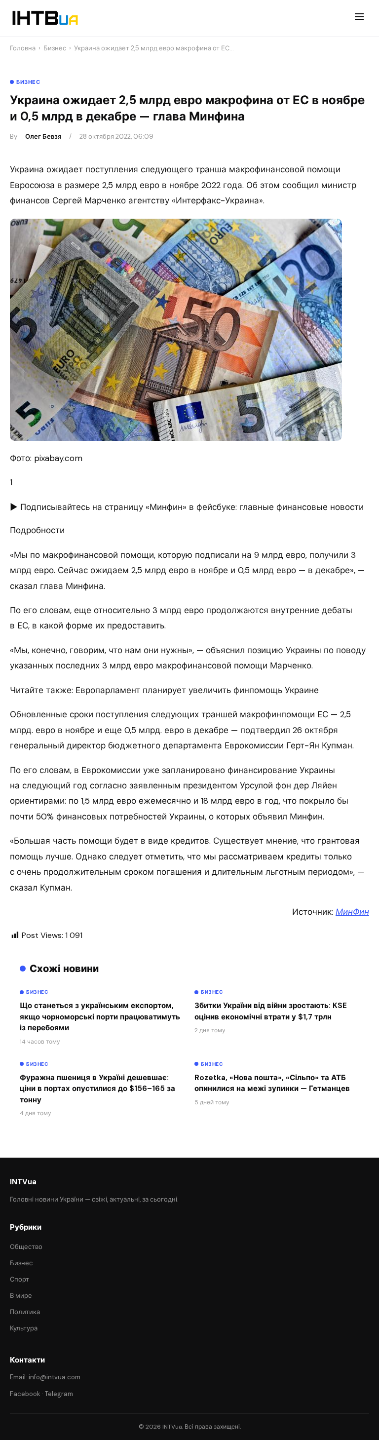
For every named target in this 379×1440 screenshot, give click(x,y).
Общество (26, 1247)
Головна (23, 48)
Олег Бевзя (43, 136)
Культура (24, 1328)
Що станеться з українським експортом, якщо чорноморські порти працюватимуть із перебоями (100, 1017)
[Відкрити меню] (359, 18)
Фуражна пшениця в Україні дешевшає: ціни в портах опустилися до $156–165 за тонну (97, 1089)
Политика (25, 1312)
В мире (21, 1295)
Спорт (19, 1279)
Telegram (59, 1394)
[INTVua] (44, 18)
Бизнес (54, 48)
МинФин (352, 911)
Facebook (25, 1394)
